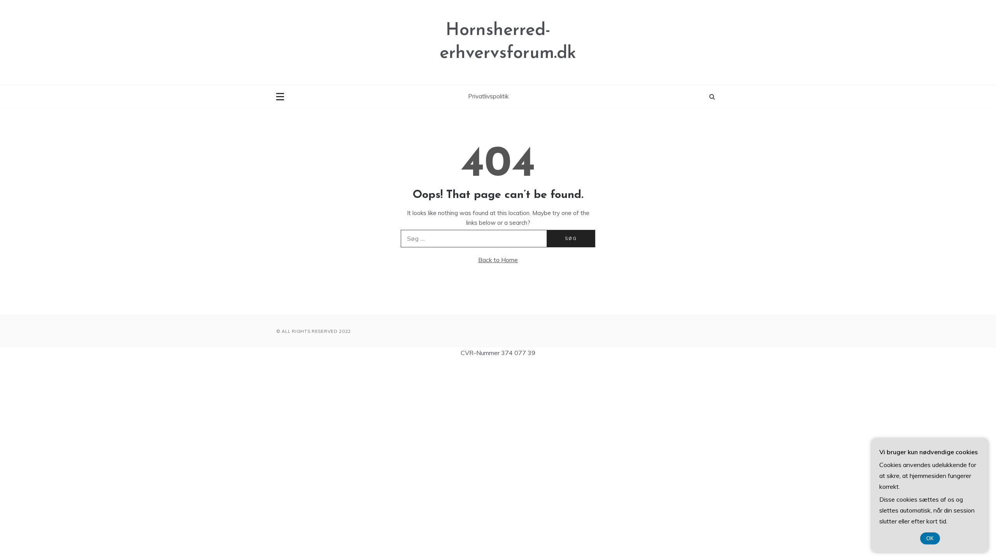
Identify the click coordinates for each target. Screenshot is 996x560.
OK (930, 538)
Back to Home (498, 260)
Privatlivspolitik (488, 96)
